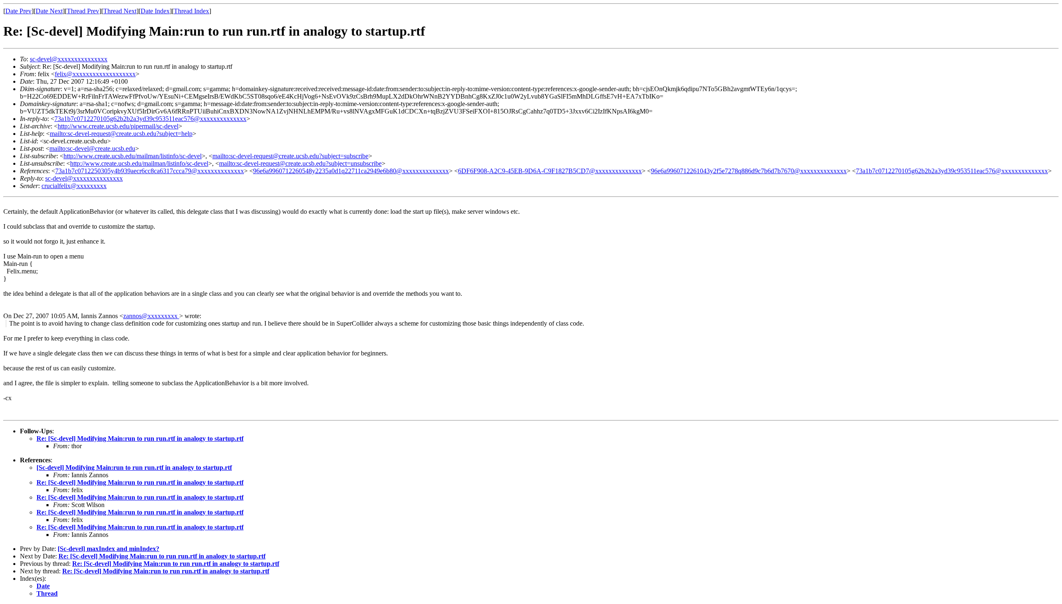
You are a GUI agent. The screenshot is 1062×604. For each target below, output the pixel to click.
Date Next (49, 10)
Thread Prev (83, 10)
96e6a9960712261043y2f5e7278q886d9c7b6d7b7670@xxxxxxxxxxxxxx (749, 170)
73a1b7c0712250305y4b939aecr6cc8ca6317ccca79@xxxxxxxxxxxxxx (149, 170)
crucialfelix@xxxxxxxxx (74, 185)
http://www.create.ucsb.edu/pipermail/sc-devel (118, 126)
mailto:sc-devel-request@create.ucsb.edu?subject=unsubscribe (300, 163)
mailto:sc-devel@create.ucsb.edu (92, 148)
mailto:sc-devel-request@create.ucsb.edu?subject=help (121, 133)
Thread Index (191, 10)
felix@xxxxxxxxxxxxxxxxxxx (95, 73)
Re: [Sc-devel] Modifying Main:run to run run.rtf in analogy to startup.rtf (140, 438)
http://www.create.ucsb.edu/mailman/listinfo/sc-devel (132, 155)
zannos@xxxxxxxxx (151, 315)
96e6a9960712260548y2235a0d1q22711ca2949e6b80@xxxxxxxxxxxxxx (351, 170)
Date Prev (18, 10)
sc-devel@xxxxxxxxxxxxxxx (68, 59)
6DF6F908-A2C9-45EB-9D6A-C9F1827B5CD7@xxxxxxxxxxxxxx (550, 170)
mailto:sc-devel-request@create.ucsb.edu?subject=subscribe (290, 155)
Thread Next (119, 10)
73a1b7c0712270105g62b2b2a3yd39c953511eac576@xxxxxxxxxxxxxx (150, 118)
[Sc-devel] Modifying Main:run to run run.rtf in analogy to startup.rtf (134, 467)
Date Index (155, 10)
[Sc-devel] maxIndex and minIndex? (108, 548)
